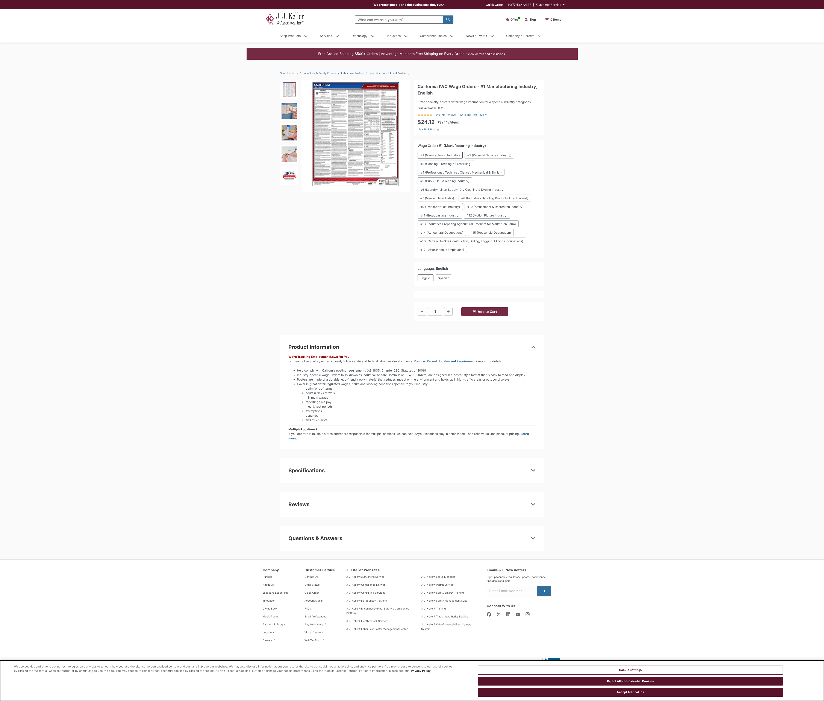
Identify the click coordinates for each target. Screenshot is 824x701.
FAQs (307, 608)
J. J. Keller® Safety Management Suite (444, 600)
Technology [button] (359, 36)
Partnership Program (275, 624)
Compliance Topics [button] (433, 36)
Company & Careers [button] (520, 36)
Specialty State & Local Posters (387, 73)
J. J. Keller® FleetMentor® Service (366, 621)
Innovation (269, 600)
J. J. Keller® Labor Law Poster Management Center (376, 629)
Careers (268, 640)
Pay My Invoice (314, 624)
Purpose (268, 576)
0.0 (438, 114)
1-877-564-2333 (519, 4)
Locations (268, 632)
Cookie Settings (630, 670)
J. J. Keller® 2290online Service (365, 576)
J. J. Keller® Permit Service (437, 584)
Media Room (270, 616)
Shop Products (289, 73)
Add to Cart (487, 311)
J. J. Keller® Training (433, 608)
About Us (268, 584)
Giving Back (270, 608)
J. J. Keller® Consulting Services (365, 592)
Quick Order (494, 4)
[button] (412, 53)
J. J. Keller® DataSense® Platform (366, 600)
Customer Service (548, 4)
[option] (289, 91)
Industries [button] (394, 36)
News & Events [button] (476, 36)
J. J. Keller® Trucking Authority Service (444, 616)
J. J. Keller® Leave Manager (438, 576)
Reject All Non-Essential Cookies (630, 681)
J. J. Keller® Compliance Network (366, 584)
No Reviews (449, 114)
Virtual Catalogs (314, 632)
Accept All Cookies (630, 692)
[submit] (544, 591)
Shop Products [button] (290, 36)
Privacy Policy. (421, 670)
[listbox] (289, 134)
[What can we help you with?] (448, 19)
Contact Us (311, 576)
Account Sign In (313, 600)
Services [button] (326, 36)
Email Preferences (315, 616)
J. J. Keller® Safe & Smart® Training (442, 592)
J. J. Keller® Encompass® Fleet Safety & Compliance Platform (377, 611)
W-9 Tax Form (313, 640)
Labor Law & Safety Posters (319, 73)
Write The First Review (473, 114)
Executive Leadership (275, 592)
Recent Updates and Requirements (452, 361)
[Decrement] (422, 311)
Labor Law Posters (352, 73)
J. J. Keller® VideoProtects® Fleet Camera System (446, 627)
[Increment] (448, 311)
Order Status (312, 584)
